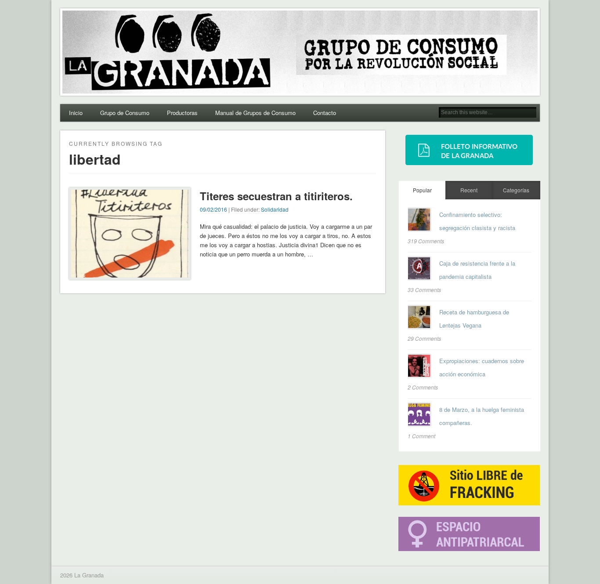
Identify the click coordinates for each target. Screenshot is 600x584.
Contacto (324, 112)
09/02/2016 (213, 209)
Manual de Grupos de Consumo (255, 112)
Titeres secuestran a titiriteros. (276, 195)
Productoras (182, 112)
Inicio (76, 112)
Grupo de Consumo (124, 112)
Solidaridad (275, 209)
